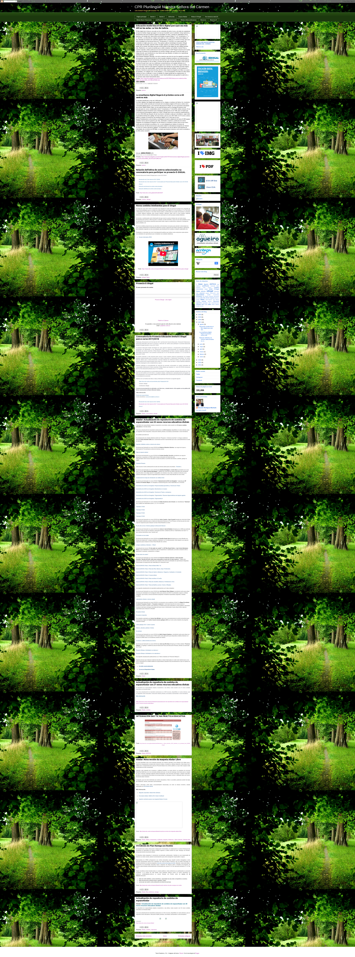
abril (201, 349)
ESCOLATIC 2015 (214, 293)
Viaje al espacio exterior (142, 452)
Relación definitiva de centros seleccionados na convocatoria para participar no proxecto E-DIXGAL (160, 171)
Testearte (178, 466)
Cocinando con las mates (142, 535)
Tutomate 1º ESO (140, 506)
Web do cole (199, 46)
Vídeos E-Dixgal (196, 16)
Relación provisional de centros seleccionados (150, 186)
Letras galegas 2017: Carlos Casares (145, 624)
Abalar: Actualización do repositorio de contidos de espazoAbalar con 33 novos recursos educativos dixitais (162, 420)
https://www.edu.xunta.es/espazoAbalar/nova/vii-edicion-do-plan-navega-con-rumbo (161, 885)
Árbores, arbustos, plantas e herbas (145, 628)
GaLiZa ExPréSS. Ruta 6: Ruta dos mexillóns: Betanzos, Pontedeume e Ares (155, 581)
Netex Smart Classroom (144, 20)
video (209, 304)
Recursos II (213, 20)
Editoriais (171, 16)
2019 (200, 317)
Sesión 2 (161, 16)
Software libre (186, 839)
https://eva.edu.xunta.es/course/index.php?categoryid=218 (153, 381)
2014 (200, 365)
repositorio (154, 929)
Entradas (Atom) (167, 942)
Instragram (199, 377)
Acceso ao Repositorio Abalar (147, 669)
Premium (198, 301)
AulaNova (198, 286)
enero (202, 356)
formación (199, 296)
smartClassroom (215, 302)
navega (157, 892)
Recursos (203, 20)
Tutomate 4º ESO (140, 516)
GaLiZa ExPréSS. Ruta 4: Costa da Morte (146, 575)
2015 (200, 362)
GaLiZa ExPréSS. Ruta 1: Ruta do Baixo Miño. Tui (148, 565)
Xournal (201, 306)
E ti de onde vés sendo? (142, 554)
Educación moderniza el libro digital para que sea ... (206, 328)
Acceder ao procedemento (146, 666)
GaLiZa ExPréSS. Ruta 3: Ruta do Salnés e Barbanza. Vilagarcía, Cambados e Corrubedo (158, 572)
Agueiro (206, 284)
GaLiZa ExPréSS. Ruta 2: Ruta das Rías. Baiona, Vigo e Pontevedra (153, 568)
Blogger (197, 953)
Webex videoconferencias (189, 20)
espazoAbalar (200, 294)
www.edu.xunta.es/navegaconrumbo (166, 863)
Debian (148, 839)
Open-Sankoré (178, 839)
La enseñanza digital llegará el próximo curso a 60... (205, 333)
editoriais (203, 291)
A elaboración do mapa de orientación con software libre (150, 477)
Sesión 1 (152, 16)
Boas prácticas (150, 892)
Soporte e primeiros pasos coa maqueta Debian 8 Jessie (153, 799)
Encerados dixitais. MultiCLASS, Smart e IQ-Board (151, 796)
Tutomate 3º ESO (140, 513)
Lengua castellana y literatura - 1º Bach (146, 545)
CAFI (204, 287)
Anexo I (141, 184)
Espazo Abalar (183, 16)
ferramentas (153, 839)
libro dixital (206, 298)
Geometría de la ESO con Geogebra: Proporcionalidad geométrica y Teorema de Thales (158, 485)
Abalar (143, 413)
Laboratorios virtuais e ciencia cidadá (145, 599)
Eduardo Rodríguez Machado (207, 407)
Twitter (198, 374)
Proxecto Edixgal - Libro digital (163, 299)
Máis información (140, 696)
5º (196, 284)
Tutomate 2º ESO (140, 510)
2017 (200, 322)
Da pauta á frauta (140, 612)
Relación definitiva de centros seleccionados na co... (206, 339)
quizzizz (210, 301)
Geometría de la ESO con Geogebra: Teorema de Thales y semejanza (153, 492)
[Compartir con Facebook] (146, 88)
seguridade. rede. (206, 302)
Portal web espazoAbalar (142, 395)
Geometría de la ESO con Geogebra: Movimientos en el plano (151, 489)
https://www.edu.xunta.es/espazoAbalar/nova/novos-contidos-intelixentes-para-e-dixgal (165, 269)
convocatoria (149, 413)
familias (209, 294)
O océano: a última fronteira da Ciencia (146, 640)
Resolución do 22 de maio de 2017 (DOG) (149, 179)
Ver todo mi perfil (201, 410)
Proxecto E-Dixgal (144, 283)
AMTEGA (148, 753)
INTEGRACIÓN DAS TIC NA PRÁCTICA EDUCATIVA (160, 716)
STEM (205, 304)
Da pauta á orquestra (141, 615)
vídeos (213, 304)
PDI (214, 299)
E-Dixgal (216, 289)
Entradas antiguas (184, 936)
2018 (200, 319)
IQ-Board (159, 839)
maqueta (165, 839)
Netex (148, 277)
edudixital (201, 293)
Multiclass (171, 839)
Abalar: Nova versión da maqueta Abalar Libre (158, 759)
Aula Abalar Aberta (148, 786)
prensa (144, 90)
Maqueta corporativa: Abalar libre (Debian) (149, 792)
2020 (200, 314)
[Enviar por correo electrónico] (140, 88)
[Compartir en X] (144, 88)
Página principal (141, 16)
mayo (201, 346)
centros (144, 199)
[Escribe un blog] (142, 88)
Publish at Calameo (163, 320)
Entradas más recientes (144, 936)
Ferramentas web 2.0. (211, 16)
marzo (202, 351)
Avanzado (213, 286)
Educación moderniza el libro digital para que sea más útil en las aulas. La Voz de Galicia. (162, 26)
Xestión (198, 306)
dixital (210, 289)
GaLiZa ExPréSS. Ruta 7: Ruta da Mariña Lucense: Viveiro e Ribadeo (153, 585)
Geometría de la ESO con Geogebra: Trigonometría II (149, 498)
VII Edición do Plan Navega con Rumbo (154, 846)
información (216, 296)
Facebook (199, 380)
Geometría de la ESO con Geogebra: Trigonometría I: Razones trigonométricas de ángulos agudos (160, 495)
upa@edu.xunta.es (165, 325)
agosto (202, 324)
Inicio (165, 936)
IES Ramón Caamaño (208, 296)
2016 (200, 360)
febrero (202, 354)
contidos (148, 710)
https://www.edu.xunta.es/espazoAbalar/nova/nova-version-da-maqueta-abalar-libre (160, 831)
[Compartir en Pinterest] (147, 88)
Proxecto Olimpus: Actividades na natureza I (147, 650)
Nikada (181, 953)
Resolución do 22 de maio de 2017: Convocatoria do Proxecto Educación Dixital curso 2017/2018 (163, 181)
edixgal (148, 199)
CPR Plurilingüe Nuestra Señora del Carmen (172, 7)
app (218, 284)
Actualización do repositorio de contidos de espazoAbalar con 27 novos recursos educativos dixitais (162, 683)
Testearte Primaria (140, 463)
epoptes (207, 293)
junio (201, 344)
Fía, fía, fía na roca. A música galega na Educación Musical (150, 525)
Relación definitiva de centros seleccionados (150, 188)
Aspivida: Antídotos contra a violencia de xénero (148, 444)
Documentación (172, 20)
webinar (217, 304)
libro (202, 298)
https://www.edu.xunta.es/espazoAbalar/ (145, 923)
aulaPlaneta (159, 20)
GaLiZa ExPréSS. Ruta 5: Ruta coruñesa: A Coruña (149, 578)
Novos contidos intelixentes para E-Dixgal (156, 205)
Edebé (198, 291)
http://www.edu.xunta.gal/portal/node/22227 (151, 192)
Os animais (139, 631)
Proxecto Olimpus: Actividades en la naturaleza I (148, 653)
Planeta (217, 299)
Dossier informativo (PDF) (145, 237)
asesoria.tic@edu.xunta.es (152, 397)
